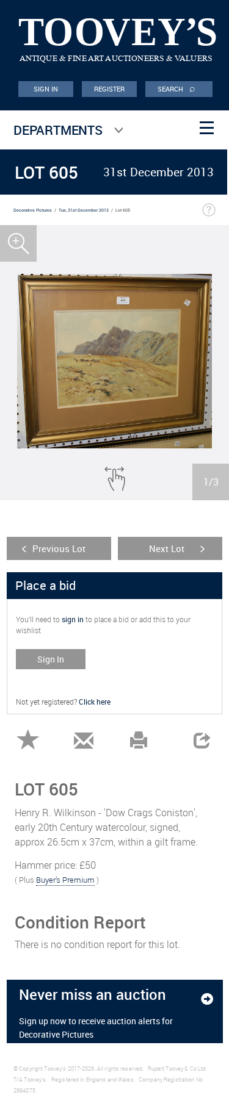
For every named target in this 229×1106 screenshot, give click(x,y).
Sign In (50, 659)
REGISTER (109, 88)
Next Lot (166, 548)
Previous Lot (58, 548)
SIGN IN (46, 88)
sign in (73, 619)
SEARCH (176, 88)
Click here (95, 701)
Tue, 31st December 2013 (84, 210)
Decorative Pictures (32, 210)
